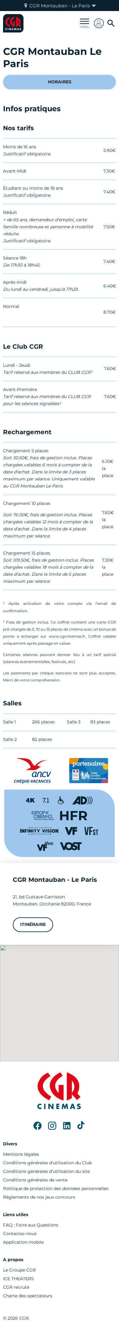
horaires (59, 82)
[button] (99, 23)
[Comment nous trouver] (59, 1003)
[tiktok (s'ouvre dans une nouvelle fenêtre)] (81, 1126)
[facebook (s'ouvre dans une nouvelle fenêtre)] (37, 1126)
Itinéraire (33, 924)
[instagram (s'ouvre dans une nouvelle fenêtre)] (52, 1126)
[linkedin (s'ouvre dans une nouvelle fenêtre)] (67, 1126)
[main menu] (84, 23)
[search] (111, 23)
